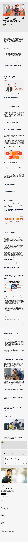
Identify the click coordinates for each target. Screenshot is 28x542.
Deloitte (16, 237)
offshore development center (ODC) (10, 400)
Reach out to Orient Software (15, 437)
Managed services (9, 383)
